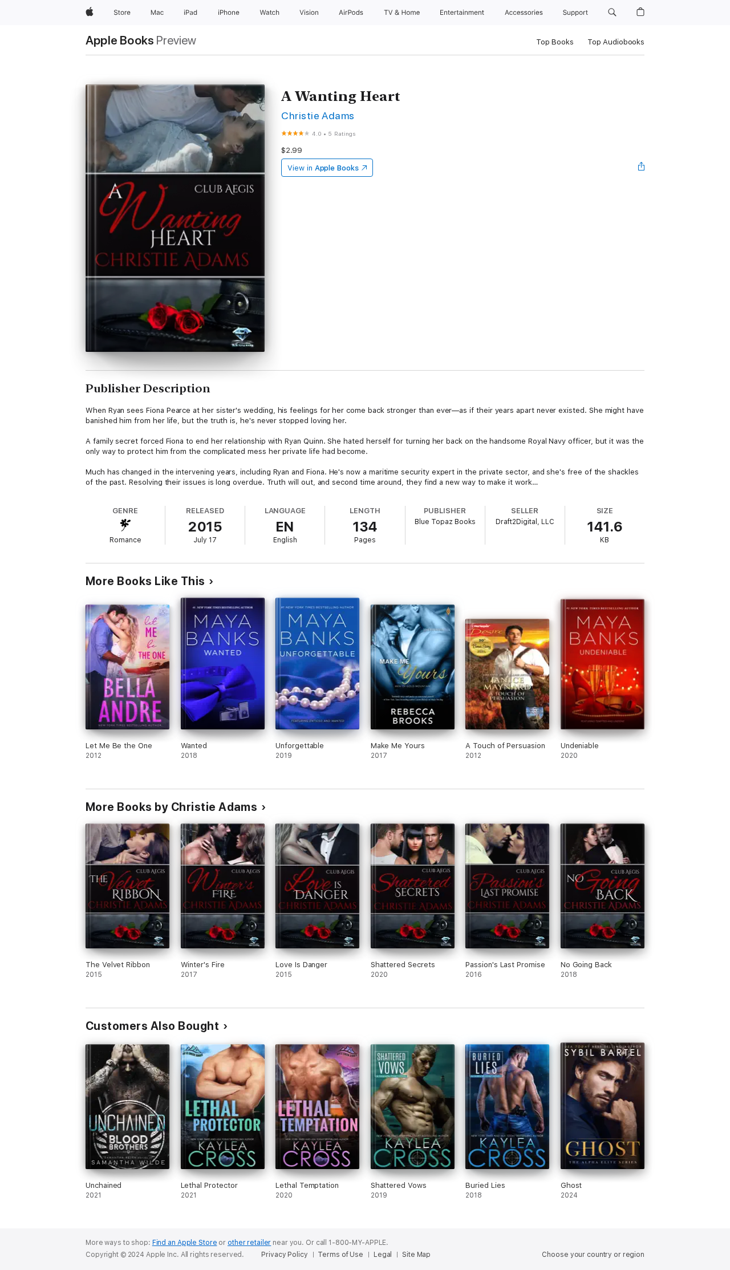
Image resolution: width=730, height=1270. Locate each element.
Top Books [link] (555, 42)
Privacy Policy (284, 1255)
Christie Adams (318, 115)
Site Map (416, 1255)
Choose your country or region (593, 1255)
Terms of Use (340, 1255)
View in (323, 168)
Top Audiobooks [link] (615, 42)
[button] (612, 12)
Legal (383, 1255)
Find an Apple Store (184, 1243)
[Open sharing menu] (641, 167)
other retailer (249, 1243)
